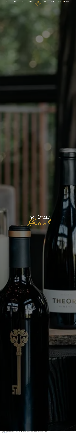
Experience (52, 1)
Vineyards (30, 1)
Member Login (66, 1)
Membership (45, 1)
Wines (22, 1)
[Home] (38, 3)
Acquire (59, 1)
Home (7, 1)
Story (15, 1)
